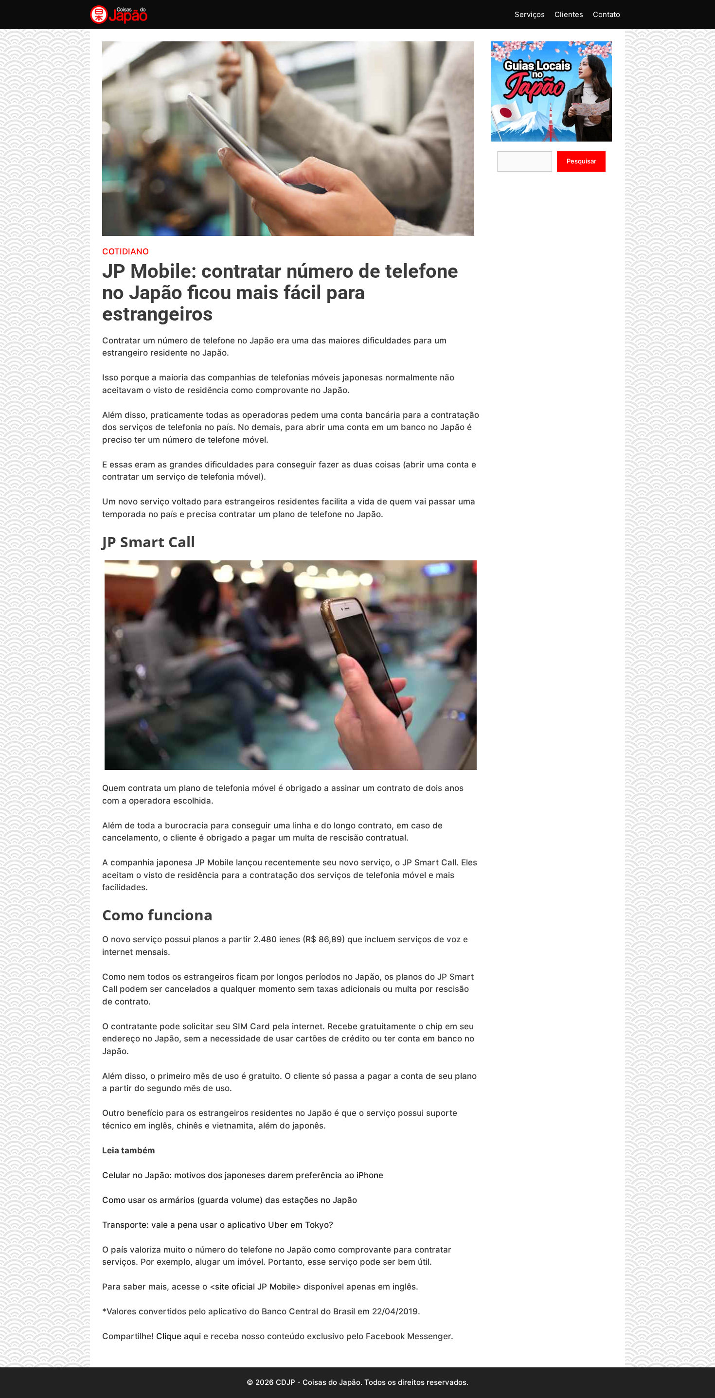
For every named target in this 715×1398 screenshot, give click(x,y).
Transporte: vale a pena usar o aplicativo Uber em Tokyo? (219, 1225)
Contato (606, 14)
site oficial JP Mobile (255, 1286)
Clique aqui (178, 1336)
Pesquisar (581, 161)
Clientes (568, 14)
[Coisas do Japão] (118, 14)
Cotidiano (125, 251)
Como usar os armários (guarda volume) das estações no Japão (230, 1200)
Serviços (530, 14)
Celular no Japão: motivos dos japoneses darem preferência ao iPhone (244, 1175)
